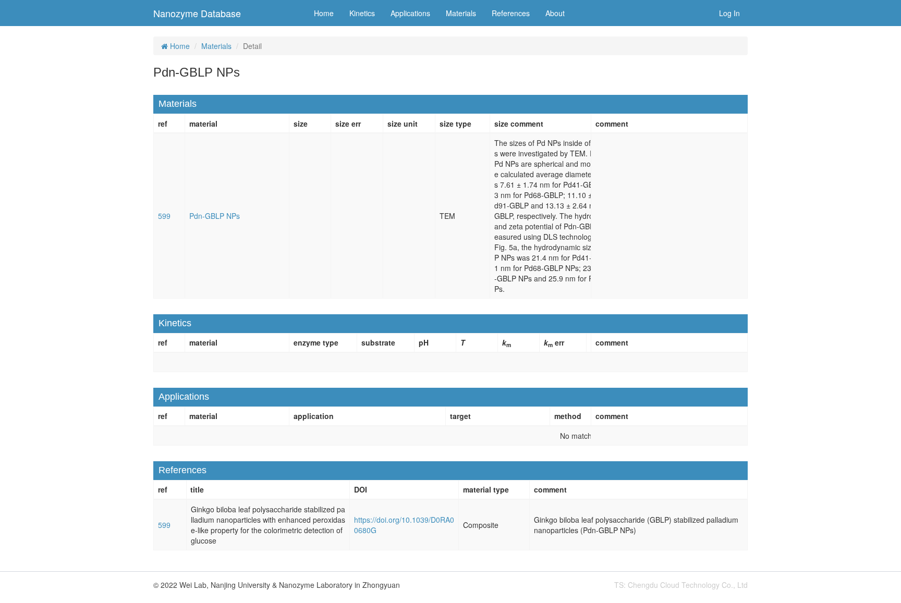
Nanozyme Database (197, 13)
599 (164, 216)
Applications (410, 13)
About (555, 13)
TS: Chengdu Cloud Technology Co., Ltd (681, 585)
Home (324, 13)
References (511, 13)
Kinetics (362, 13)
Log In (729, 13)
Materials (461, 13)
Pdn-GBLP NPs (214, 216)
